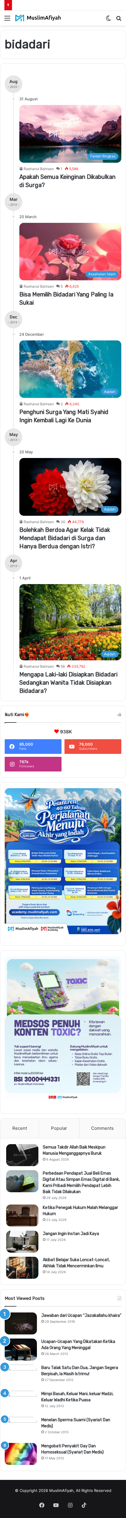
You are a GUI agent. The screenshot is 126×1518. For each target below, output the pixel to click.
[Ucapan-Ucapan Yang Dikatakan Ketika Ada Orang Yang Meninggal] (21, 1350)
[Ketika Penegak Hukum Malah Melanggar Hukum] (22, 1216)
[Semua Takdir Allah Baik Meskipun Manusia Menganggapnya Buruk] (22, 1155)
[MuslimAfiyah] (38, 18)
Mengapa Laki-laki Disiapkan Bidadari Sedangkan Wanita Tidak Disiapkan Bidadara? (68, 682)
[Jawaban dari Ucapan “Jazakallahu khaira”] (21, 1323)
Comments (102, 1128)
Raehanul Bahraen (39, 169)
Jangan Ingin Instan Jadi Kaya (71, 1233)
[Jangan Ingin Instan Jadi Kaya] (22, 1242)
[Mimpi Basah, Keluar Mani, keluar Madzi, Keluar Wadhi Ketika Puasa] (21, 1402)
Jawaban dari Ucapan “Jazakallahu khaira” (81, 1315)
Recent (19, 1128)
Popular (59, 1128)
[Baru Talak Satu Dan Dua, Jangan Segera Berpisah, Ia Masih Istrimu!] (21, 1376)
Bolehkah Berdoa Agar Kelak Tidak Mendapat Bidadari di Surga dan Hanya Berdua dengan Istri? (64, 538)
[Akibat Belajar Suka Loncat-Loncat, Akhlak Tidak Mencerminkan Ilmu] (22, 1268)
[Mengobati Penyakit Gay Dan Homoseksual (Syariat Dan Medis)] (21, 1454)
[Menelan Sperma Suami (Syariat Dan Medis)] (21, 1428)
